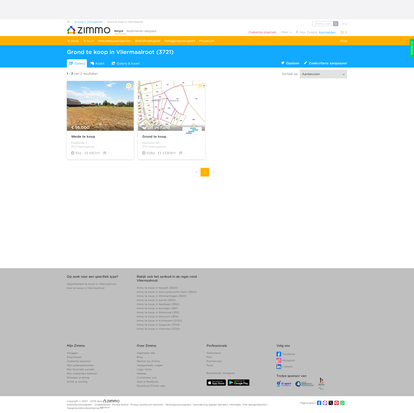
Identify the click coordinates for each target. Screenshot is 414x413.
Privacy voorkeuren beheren (147, 404)
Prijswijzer (207, 41)
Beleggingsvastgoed (180, 41)
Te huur (88, 41)
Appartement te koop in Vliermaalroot (91, 283)
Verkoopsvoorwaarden (178, 404)
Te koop (72, 41)
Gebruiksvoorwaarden (80, 404)
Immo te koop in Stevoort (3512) (158, 316)
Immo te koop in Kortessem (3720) (159, 320)
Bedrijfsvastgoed (147, 41)
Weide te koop (83, 137)
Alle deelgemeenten (255, 404)
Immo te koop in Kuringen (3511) (157, 308)
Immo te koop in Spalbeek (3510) (158, 304)
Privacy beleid (120, 404)
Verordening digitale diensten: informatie (217, 404)
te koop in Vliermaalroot (88, 21)
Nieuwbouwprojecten (114, 41)
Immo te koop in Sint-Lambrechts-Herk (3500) (167, 291)
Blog (343, 41)
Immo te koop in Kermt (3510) (156, 300)
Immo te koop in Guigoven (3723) (158, 324)
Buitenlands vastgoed (141, 31)
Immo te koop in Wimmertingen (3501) (161, 296)
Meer (285, 32)
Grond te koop (154, 137)
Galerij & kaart (128, 63)
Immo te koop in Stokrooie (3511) (158, 312)
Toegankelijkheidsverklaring (83, 408)
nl (343, 23)
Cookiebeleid (102, 404)
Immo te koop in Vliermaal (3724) (158, 328)
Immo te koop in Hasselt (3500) (157, 287)
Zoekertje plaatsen (262, 32)
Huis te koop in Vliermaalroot (86, 288)
